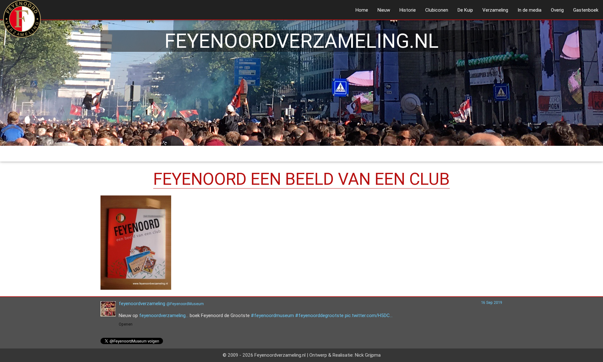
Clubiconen (436, 10)
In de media (529, 10)
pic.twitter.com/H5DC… (369, 315)
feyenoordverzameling (142, 303)
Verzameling (495, 10)
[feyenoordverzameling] (108, 315)
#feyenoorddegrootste (319, 315)
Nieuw (384, 10)
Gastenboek (585, 10)
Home (362, 10)
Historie (407, 10)
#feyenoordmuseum (272, 315)
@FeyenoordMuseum (185, 303)
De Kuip (465, 10)
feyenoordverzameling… (163, 315)
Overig (557, 10)
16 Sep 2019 (491, 302)
